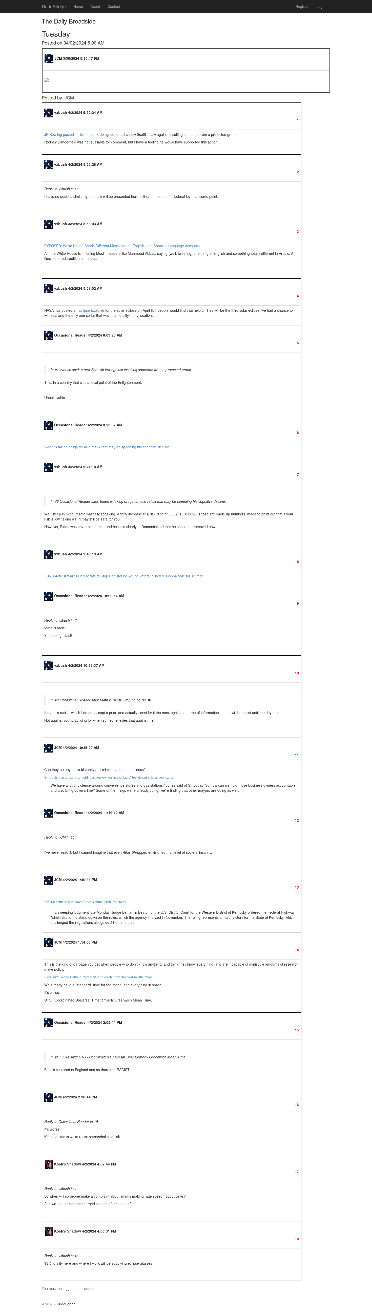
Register (302, 6)
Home (78, 6)
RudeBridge (54, 6)
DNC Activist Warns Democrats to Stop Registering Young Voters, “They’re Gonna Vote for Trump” (124, 575)
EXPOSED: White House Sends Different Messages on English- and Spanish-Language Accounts (122, 245)
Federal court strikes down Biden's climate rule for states (85, 902)
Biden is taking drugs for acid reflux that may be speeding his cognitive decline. (107, 446)
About (95, 6)
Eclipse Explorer (91, 310)
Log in (321, 6)
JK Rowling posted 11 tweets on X (71, 134)
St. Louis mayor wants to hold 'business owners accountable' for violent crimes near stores (109, 777)
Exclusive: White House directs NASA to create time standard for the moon (98, 977)
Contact (114, 6)
